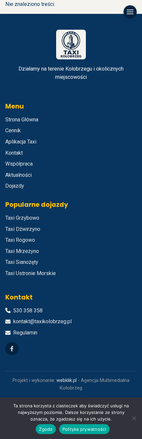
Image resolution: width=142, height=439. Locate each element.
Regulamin (25, 332)
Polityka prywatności (84, 429)
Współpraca (19, 164)
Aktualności (18, 175)
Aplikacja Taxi (20, 142)
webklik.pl (66, 380)
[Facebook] (11, 348)
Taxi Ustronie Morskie (30, 273)
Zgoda (45, 429)
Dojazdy (14, 186)
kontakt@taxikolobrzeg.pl (42, 321)
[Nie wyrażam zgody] (133, 418)
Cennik (13, 130)
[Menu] (130, 11)
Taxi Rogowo (20, 240)
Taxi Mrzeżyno (22, 251)
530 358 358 (28, 310)
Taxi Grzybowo (22, 218)
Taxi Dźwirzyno (22, 229)
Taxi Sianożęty (21, 262)
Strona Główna (21, 119)
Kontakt (14, 153)
